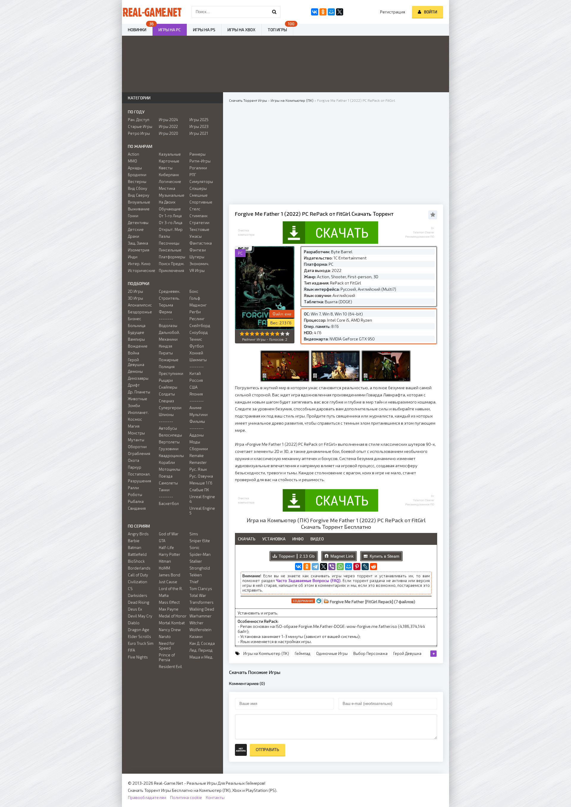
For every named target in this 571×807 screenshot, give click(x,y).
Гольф (194, 298)
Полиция (167, 366)
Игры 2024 (168, 119)
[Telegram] (315, 566)
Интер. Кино (139, 263)
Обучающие (170, 209)
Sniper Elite (199, 540)
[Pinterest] (356, 566)
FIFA (131, 650)
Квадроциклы (171, 455)
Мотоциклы (169, 469)
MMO (132, 161)
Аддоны (196, 435)
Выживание (139, 209)
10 (287, 333)
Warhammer (200, 616)
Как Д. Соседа (202, 643)
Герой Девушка (407, 653)
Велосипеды (170, 435)
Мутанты (136, 439)
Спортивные (200, 202)
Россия (196, 380)
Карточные (169, 161)
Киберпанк (169, 174)
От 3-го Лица (170, 222)
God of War (168, 533)
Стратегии (199, 222)
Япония (196, 394)
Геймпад (302, 653)
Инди (132, 256)
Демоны (135, 371)
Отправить (267, 749)
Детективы (138, 222)
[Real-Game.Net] (151, 12)
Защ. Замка (138, 243)
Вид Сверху (138, 195)
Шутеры (196, 256)
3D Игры (135, 298)
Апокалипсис (140, 305)
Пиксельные (170, 250)
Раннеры (197, 154)
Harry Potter (169, 554)
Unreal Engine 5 (202, 510)
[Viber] (331, 566)
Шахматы (198, 359)
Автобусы (168, 428)
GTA (162, 540)
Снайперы (168, 387)
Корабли (167, 462)
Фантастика (200, 243)
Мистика (167, 188)
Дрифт (134, 385)
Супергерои (170, 407)
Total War (197, 595)
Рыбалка (136, 501)
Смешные (198, 195)
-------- (166, 318)
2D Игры (135, 291)
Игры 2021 (198, 133)
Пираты (166, 353)
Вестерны (137, 181)
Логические (170, 181)
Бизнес (134, 318)
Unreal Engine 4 (202, 499)
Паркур (134, 467)
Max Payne (168, 609)
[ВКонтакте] (298, 566)
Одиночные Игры (332, 653)
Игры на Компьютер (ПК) (266, 653)
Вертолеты (169, 442)
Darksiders (137, 595)
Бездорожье (140, 311)
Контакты (215, 797)
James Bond (169, 575)
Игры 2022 (168, 126)
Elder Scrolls (139, 636)
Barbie (133, 540)
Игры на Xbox (241, 29)
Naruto (165, 636)
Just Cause (168, 581)
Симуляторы (201, 181)
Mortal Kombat (172, 622)
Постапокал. (139, 474)
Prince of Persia (167, 657)
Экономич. (199, 263)
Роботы (135, 494)
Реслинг (197, 318)
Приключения (171, 270)
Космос (135, 419)
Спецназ (166, 400)
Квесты (165, 167)
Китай (195, 373)
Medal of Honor (172, 616)
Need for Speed (167, 645)
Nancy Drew (170, 629)
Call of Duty (138, 575)
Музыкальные (171, 195)
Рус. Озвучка (201, 476)
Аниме (195, 407)
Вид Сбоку (137, 188)
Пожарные (168, 359)
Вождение (138, 346)
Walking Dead (201, 609)
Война (133, 353)
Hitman (165, 561)
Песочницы (169, 243)
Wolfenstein (200, 629)
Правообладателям (147, 797)
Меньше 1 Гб (200, 483)
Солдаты (167, 394)
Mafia (164, 595)
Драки (133, 236)
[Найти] (274, 12)
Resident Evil (170, 666)
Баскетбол (169, 503)
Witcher (196, 622)
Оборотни (137, 446)
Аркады (135, 167)
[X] (323, 566)
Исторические (141, 270)
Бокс (193, 291)
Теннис (195, 339)
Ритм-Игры (200, 161)
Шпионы (166, 414)
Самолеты (168, 483)
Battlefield (137, 554)
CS (130, 588)
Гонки (133, 215)
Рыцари (166, 380)
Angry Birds (138, 533)
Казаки (196, 636)
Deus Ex (135, 609)
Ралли (133, 487)
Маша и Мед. (201, 657)
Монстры (136, 433)
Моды (194, 442)
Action (133, 154)
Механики (168, 339)
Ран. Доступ (138, 119)
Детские (136, 229)
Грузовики (168, 448)
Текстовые (199, 229)
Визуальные (139, 202)
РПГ (192, 174)
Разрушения (139, 480)
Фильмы (197, 421)
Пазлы (164, 236)
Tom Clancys (200, 588)
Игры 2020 (168, 133)
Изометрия (138, 250)
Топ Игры (277, 29)
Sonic (194, 547)
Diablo (133, 622)
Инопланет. (138, 412)
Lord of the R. (171, 588)
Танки (164, 489)
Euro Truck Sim (140, 643)
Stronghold (199, 568)
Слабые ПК (199, 489)
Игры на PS (204, 29)
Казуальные (170, 154)
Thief (193, 581)
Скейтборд (199, 325)
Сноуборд (198, 332)
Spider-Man (200, 554)
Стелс (194, 209)
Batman (134, 547)
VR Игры (197, 270)
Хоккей (196, 353)
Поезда (165, 476)
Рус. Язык (198, 469)
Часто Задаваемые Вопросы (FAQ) (308, 580)
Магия (133, 426)
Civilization (137, 581)
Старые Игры (140, 126)
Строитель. (169, 298)
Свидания (137, 508)
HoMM (164, 568)
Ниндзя (165, 346)
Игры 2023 (198, 126)
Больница (136, 325)
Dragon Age (138, 629)
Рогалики (198, 167)
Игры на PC (170, 29)
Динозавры (138, 378)
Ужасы (195, 236)
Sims (193, 533)
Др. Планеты (139, 392)
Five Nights (138, 657)
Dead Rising (138, 602)
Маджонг (198, 305)
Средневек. (169, 291)
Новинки (137, 29)
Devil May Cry (140, 616)
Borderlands (139, 568)
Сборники (198, 448)
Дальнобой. (169, 332)
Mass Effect (169, 602)
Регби (195, 311)
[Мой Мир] (348, 566)
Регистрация (392, 11)
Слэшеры (198, 188)
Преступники (171, 373)
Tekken (195, 575)
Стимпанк (198, 215)
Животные (137, 398)
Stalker (195, 561)
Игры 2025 (198, 119)
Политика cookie (186, 797)
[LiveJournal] (365, 566)
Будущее (136, 332)
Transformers (201, 602)
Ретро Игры (139, 133)
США (193, 387)
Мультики (198, 414)
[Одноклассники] (306, 566)
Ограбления (139, 453)
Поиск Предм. (171, 263)
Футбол (196, 346)
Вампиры (136, 339)
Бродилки (137, 174)
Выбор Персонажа (370, 653)
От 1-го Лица (170, 215)
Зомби (134, 405)
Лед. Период (201, 650)
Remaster (198, 462)
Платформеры (172, 256)
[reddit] (373, 566)
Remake (196, 455)
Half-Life (166, 547)
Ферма (165, 311)
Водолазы (168, 325)
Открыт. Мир (171, 229)
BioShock (136, 561)
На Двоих (167, 202)
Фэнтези (197, 250)
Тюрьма (166, 305)
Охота (133, 460)
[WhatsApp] (340, 566)
